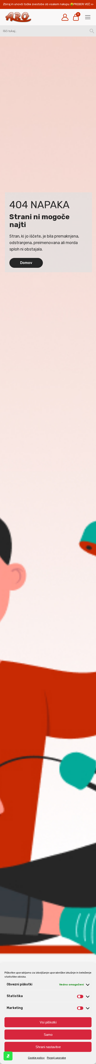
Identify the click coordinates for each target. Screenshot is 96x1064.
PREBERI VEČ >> (83, 4)
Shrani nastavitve (48, 1047)
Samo (48, 1034)
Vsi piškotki (48, 1022)
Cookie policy (36, 1057)
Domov (26, 263)
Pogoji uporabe (56, 1057)
